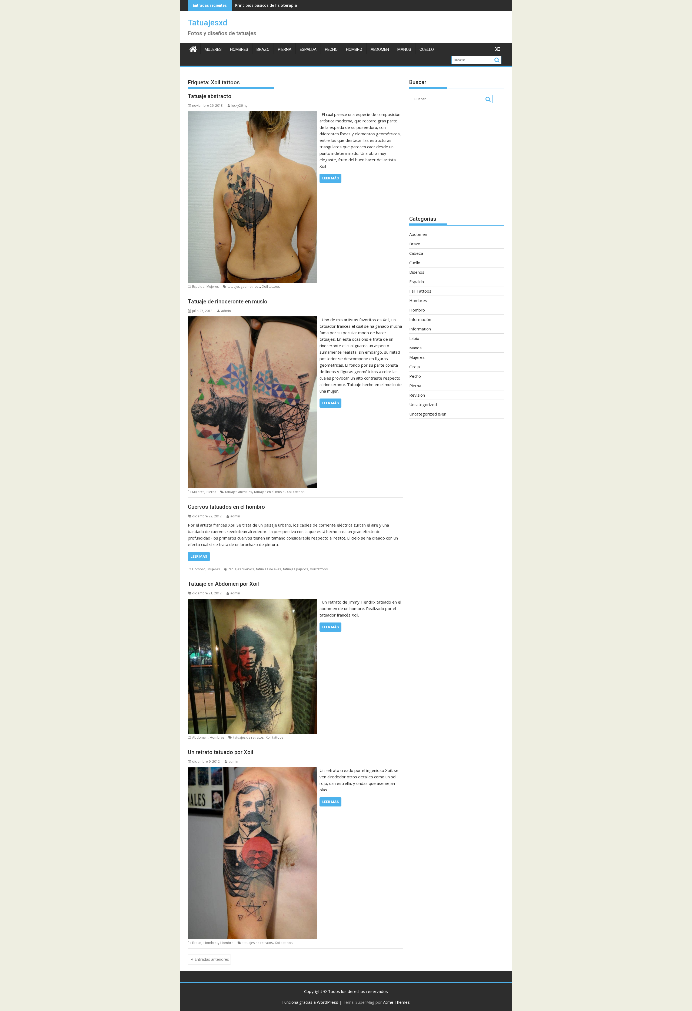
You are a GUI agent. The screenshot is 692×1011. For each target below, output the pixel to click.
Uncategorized (423, 404)
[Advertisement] (456, 162)
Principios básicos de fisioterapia (266, 5)
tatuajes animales (238, 492)
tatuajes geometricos (244, 286)
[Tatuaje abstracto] (252, 114)
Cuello (427, 49)
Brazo (263, 49)
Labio (414, 338)
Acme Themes (396, 1002)
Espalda (308, 49)
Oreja (414, 366)
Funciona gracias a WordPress (310, 1002)
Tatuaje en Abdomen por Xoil (223, 584)
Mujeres (213, 49)
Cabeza (416, 253)
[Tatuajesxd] (193, 48)
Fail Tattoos (420, 291)
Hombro (354, 49)
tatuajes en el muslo (269, 492)
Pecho (331, 49)
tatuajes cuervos (241, 569)
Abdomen (380, 49)
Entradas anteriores (212, 959)
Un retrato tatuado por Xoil (220, 752)
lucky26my (239, 105)
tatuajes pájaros (295, 569)
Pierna (284, 49)
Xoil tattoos (271, 286)
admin (226, 311)
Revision (417, 395)
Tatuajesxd (207, 22)
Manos (404, 49)
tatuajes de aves (268, 569)
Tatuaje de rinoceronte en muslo (227, 301)
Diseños (416, 272)
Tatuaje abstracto (209, 96)
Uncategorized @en (427, 414)
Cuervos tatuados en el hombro (226, 507)
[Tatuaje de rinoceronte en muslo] (252, 319)
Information (420, 329)
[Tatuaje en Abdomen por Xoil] (252, 602)
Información (420, 319)
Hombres (239, 49)
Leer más (330, 178)
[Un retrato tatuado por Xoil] (252, 770)
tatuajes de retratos (248, 737)
